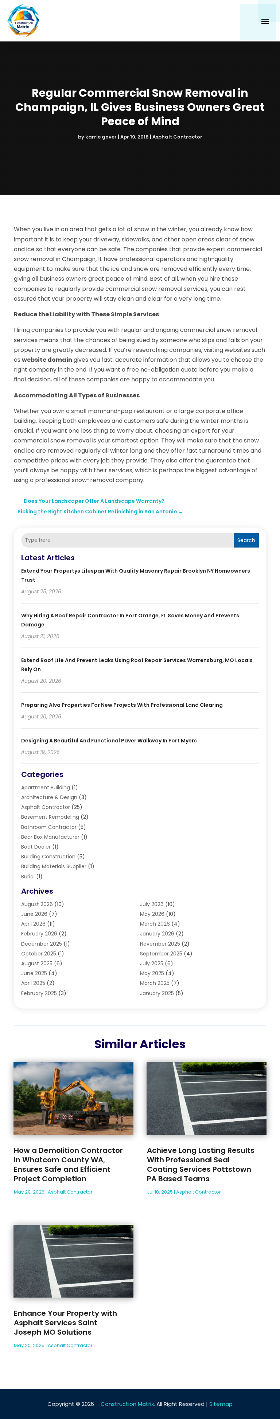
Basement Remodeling (50, 817)
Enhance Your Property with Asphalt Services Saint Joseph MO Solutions (65, 1322)
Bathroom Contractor (49, 827)
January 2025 (157, 993)
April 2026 (33, 923)
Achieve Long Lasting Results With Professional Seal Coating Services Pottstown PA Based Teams (200, 1164)
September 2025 (161, 953)
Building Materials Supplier (53, 866)
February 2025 (39, 993)
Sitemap (221, 1404)
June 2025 (34, 973)
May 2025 (152, 973)
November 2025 (160, 943)
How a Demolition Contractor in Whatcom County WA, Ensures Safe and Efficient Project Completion (68, 1164)
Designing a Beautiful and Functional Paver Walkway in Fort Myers (109, 740)
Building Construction (48, 856)
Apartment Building (45, 787)
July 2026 (152, 904)
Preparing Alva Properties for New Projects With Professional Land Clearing (122, 705)
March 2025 (155, 983)
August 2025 (36, 963)
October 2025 (38, 953)
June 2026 (34, 914)
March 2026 (155, 923)
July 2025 (151, 963)
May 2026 (152, 914)
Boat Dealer (36, 846)
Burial (28, 876)
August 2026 (37, 904)
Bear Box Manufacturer (50, 837)
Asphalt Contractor (177, 136)
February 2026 (39, 933)
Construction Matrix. (128, 1404)
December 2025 (41, 943)
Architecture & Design (49, 797)
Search (246, 540)
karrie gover (101, 136)
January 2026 (157, 933)
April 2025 (33, 983)
